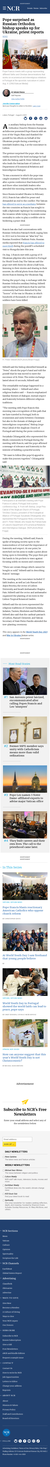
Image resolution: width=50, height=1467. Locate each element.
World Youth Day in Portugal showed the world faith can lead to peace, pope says (24, 1006)
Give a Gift (7, 1344)
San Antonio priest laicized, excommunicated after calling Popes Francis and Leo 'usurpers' (27, 702)
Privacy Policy (9, 1409)
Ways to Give (8, 1316)
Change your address (12, 1386)
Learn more (36, 106)
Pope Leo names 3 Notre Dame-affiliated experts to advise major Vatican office (26, 798)
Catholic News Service (26, 1014)
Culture (6, 1245)
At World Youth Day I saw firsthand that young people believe (25, 957)
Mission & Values (10, 1405)
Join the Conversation (11, 104)
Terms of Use (23, 1448)
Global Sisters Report (12, 1273)
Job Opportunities (11, 1377)
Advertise (7, 1292)
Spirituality (8, 1254)
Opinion (6, 1049)
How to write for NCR (12, 1373)
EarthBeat (7, 1269)
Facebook (24, 1441)
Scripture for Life (10, 1258)
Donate (30, 8)
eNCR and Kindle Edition (14, 1353)
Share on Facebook (30, 118)
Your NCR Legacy (10, 1321)
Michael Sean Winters (14, 1066)
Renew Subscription (12, 1340)
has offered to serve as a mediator (19, 204)
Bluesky (15, 1441)
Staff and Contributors (13, 1414)
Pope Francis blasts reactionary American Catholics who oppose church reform (23, 910)
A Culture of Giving (11, 1312)
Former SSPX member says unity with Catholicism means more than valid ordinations (27, 751)
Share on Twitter (35, 118)
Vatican (6, 902)
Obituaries (7, 1288)
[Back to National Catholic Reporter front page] (13, 8)
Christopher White (13, 919)
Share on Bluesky (25, 118)
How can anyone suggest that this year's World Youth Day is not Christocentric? (24, 1057)
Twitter (20, 1441)
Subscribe (43, 8)
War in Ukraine (14, 635)
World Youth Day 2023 (36, 632)
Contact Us (7, 1368)
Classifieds (7, 1284)
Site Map (43, 1448)
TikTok (38, 1441)
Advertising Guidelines (10, 1448)
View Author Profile (17, 99)
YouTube (29, 1441)
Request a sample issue (13, 1358)
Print (46, 118)
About (5, 1401)
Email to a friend (40, 118)
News (5, 37)
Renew (36, 8)
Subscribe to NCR (10, 1336)
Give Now (7, 1303)
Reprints (7, 1390)
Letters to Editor (10, 1381)
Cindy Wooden (11, 1014)
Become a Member (11, 1308)
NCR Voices (14, 1049)
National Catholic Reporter (6, 1432)
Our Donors (8, 1325)
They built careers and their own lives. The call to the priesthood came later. (27, 844)
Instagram (33, 1441)
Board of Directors (11, 1418)
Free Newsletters (10, 1349)
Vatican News (16, 902)
